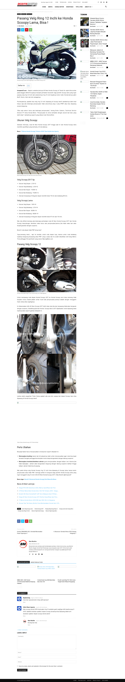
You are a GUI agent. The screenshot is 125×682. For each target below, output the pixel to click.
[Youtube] (106, 2)
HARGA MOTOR (59, 7)
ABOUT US (88, 7)
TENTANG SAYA (63, 2)
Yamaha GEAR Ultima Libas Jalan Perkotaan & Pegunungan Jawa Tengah (98, 42)
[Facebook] (98, 2)
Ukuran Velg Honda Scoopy (38, 510)
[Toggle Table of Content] (27, 85)
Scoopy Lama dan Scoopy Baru (66, 508)
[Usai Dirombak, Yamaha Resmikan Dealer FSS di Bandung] (84, 105)
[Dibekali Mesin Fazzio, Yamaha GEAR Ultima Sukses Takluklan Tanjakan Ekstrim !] (84, 21)
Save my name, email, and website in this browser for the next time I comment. (41, 666)
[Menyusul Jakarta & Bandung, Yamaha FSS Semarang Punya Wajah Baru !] (84, 53)
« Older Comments (22, 630)
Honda (23, 11)
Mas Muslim (21, 26)
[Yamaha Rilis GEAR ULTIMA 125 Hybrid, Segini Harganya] (84, 95)
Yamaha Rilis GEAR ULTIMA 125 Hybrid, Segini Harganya (98, 94)
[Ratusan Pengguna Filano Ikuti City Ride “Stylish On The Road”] (84, 85)
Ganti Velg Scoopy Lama (27, 508)
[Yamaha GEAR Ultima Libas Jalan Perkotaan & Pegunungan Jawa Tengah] (84, 43)
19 (75, 26)
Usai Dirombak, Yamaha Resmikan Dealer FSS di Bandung (97, 104)
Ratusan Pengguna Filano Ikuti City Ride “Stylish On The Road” (98, 83)
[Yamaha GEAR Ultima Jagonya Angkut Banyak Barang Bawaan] (84, 33)
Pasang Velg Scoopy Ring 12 (51, 508)
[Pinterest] (26, 29)
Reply (24, 602)
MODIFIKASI (69, 7)
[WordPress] (39, 554)
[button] (106, 7)
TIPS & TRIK (79, 7)
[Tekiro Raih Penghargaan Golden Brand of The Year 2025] (84, 115)
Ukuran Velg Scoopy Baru (51, 510)
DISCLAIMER (85, 2)
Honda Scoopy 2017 (39, 508)
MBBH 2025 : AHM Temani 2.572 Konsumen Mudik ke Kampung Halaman (26, 581)
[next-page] (21, 587)
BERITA (50, 7)
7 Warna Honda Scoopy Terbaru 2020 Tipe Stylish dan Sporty (40, 131)
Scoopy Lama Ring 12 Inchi (24, 510)
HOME (56, 2)
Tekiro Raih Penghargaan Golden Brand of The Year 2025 (98, 114)
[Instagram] (101, 2)
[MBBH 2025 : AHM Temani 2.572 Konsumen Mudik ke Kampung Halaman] (26, 572)
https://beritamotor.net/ (34, 543)
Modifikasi (24, 14)
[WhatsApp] (30, 29)
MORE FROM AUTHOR (37, 562)
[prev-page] (18, 587)
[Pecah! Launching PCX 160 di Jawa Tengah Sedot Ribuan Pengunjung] (67, 572)
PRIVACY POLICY (77, 2)
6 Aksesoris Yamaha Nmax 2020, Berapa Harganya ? (65, 532)
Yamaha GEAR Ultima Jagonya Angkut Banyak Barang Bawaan (97, 31)
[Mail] (104, 2)
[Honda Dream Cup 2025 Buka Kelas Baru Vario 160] (46, 572)
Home (18, 11)
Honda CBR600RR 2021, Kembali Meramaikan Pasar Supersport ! (29, 532)
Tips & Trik (29, 14)
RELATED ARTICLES (23, 562)
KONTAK (70, 2)
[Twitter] (22, 29)
